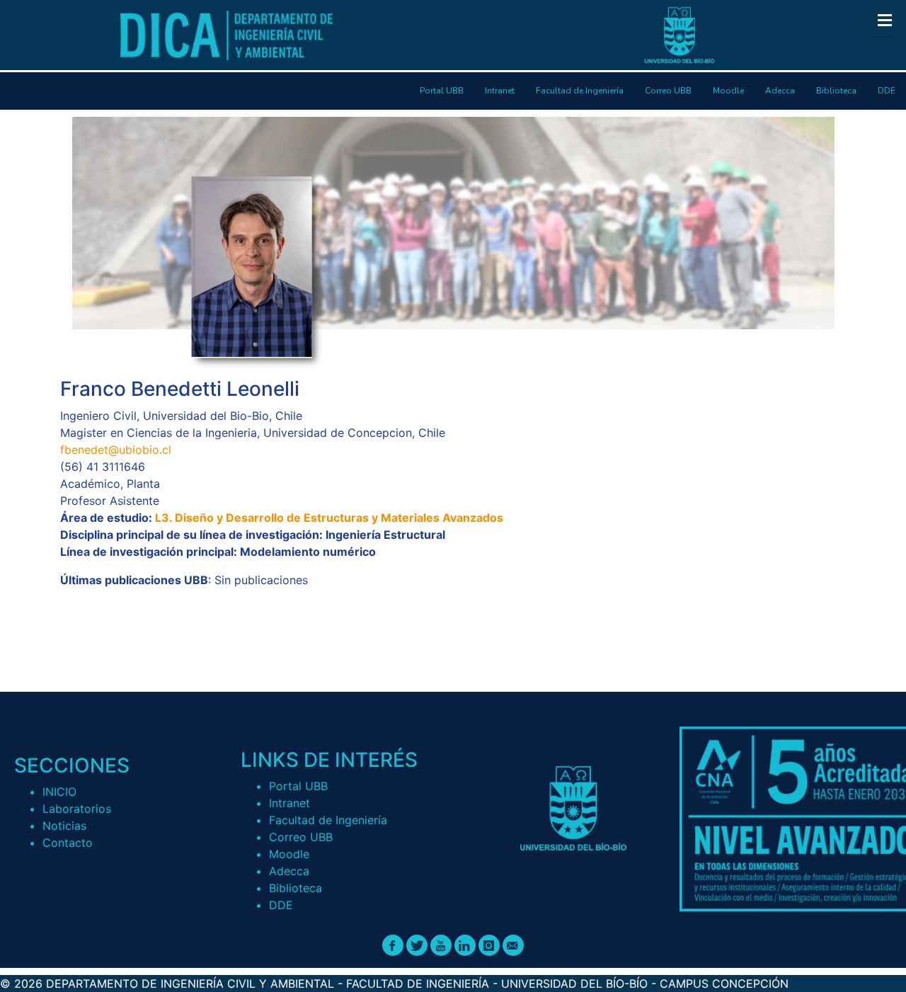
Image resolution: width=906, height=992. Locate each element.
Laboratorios (76, 809)
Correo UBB (301, 837)
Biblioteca (295, 888)
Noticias (64, 826)
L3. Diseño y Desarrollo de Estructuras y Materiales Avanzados (329, 518)
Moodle (289, 854)
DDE (281, 905)
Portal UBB (298, 786)
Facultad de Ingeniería (328, 820)
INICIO (59, 792)
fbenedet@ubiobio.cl (115, 450)
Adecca (289, 871)
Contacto (67, 843)
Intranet (289, 803)
